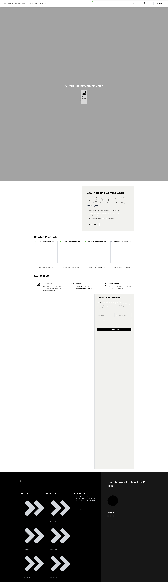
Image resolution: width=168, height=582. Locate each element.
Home (4, 3)
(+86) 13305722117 (147, 3)
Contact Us (42, 3)
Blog (36, 3)
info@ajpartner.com (135, 3)
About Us (17, 3)
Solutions (30, 3)
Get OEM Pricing (112, 500)
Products (10, 3)
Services (23, 3)
